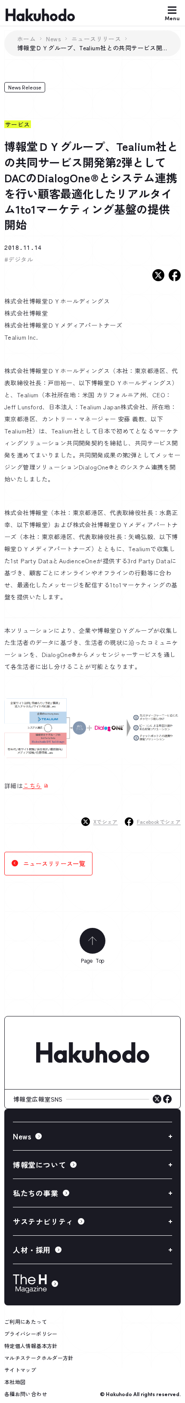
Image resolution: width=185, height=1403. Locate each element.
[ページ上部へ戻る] (92, 941)
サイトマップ (20, 1369)
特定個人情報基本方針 (31, 1345)
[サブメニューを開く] (92, 1136)
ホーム (26, 38)
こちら (32, 785)
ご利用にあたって (25, 1321)
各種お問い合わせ (25, 1393)
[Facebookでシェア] (175, 275)
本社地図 (14, 1381)
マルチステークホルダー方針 (39, 1357)
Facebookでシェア (159, 821)
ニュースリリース (96, 38)
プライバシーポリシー (31, 1333)
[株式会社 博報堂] (92, 1053)
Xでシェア (105, 821)
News (53, 38)
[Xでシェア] (158, 275)
